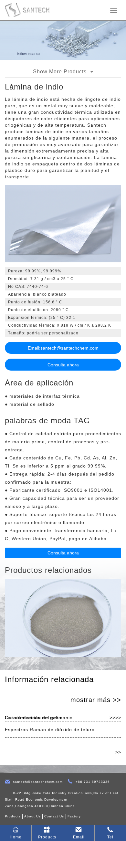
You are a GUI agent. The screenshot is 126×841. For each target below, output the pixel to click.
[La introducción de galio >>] (63, 697)
